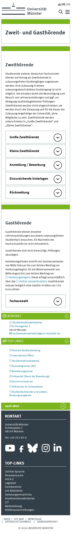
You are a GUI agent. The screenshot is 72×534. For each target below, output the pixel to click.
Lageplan (10, 483)
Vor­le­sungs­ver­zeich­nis (18, 494)
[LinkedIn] (57, 449)
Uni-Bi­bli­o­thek (14, 490)
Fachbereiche (13, 487)
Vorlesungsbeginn (19, 277)
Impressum (34, 519)
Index (7, 519)
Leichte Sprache (15, 471)
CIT (7, 502)
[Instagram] (46, 449)
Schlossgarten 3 (21, 326)
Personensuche (14, 475)
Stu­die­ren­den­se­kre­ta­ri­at (20, 498)
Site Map (19, 519)
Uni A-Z (9, 479)
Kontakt (14, 316)
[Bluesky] (33, 449)
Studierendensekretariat (27, 322)
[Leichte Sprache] (59, 4)
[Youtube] (10, 449)
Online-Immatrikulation (33, 281)
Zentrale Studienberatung (26, 350)
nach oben (12, 406)
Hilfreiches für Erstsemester (27, 386)
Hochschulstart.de (22, 381)
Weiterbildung (13, 506)
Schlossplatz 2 (14, 428)
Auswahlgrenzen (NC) (24, 366)
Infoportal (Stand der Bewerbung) (30, 376)
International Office (23, 355)
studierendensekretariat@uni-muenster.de (36, 333)
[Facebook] (21, 449)
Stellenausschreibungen (19, 510)
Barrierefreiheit (47, 522)
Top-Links (15, 341)
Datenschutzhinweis (18, 522)
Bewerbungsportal (22, 371)
